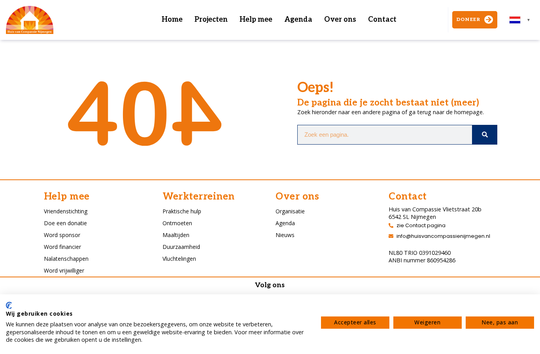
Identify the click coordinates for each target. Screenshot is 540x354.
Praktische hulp (181, 211)
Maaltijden (175, 235)
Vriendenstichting (65, 211)
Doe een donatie (65, 223)
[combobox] (520, 20)
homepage (468, 112)
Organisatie (290, 211)
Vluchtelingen (179, 258)
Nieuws (285, 235)
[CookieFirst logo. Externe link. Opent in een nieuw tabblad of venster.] (9, 305)
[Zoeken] (484, 134)
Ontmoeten (177, 223)
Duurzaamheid (181, 246)
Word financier (62, 246)
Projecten (211, 19)
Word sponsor (62, 235)
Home (172, 19)
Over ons (340, 19)
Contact (382, 19)
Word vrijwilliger (64, 270)
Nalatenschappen (66, 258)
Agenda (298, 19)
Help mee (256, 19)
